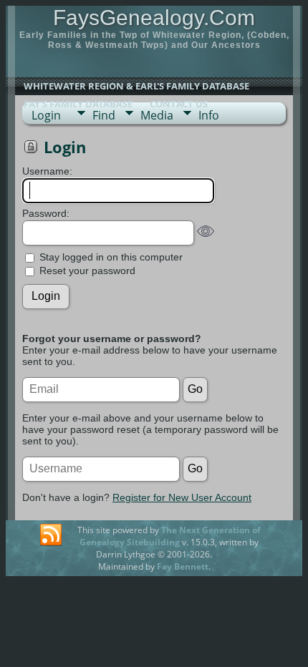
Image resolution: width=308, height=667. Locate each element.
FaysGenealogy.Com (154, 17)
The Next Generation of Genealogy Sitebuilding (170, 536)
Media (156, 115)
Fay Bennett (182, 566)
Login (46, 115)
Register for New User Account (181, 497)
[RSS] (50, 535)
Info (208, 115)
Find (103, 115)
